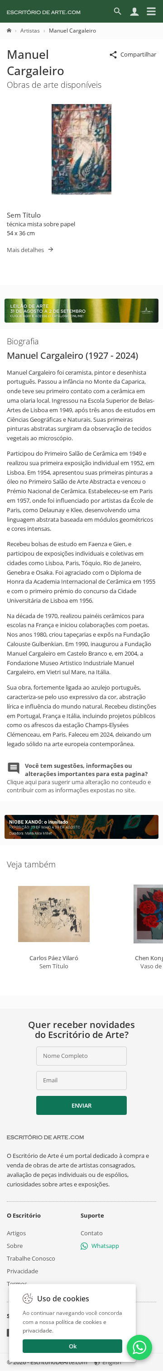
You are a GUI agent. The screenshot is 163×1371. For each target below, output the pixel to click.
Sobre (15, 1246)
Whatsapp (105, 1246)
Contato (92, 1233)
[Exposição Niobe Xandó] (81, 837)
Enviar (81, 1105)
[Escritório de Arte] (44, 11)
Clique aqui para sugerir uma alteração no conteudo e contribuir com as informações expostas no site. (79, 778)
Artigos (16, 1233)
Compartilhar (138, 54)
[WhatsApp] (139, 1347)
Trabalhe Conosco (31, 1258)
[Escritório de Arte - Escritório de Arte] (45, 1137)
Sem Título (24, 214)
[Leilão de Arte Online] (81, 320)
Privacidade (22, 1271)
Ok (73, 1346)
